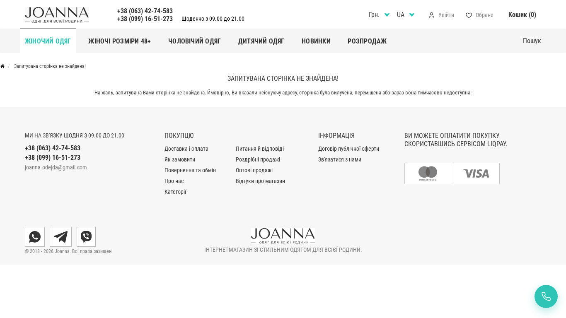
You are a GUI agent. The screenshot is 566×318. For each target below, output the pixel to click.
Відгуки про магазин (260, 181)
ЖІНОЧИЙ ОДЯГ (48, 41)
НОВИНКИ (316, 41)
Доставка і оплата (186, 148)
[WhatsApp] (35, 237)
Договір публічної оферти (348, 148)
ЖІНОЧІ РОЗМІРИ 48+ (119, 41)
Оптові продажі (254, 170)
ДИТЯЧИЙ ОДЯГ (261, 41)
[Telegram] (61, 237)
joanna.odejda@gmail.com (56, 167)
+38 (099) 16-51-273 (145, 19)
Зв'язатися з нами (339, 159)
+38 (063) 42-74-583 (145, 11)
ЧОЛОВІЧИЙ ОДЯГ (194, 41)
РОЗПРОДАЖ (367, 41)
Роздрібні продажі (258, 159)
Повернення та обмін (190, 170)
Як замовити (179, 159)
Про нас (174, 181)
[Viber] (86, 237)
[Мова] (407, 15)
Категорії (175, 191)
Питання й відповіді (260, 148)
